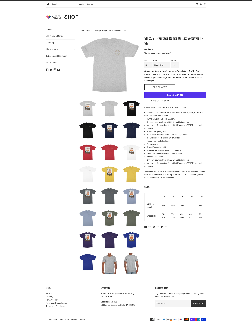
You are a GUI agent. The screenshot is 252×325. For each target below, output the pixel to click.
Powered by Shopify (78, 319)
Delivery (49, 297)
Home (49, 29)
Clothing (60, 43)
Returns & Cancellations (56, 303)
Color (155, 61)
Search (49, 293)
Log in (81, 4)
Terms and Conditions (55, 306)
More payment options (160, 100)
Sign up (90, 4)
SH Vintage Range (60, 36)
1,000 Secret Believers (56, 56)
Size (146, 61)
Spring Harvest (64, 319)
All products (51, 62)
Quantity (174, 61)
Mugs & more (60, 49)
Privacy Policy (52, 300)
